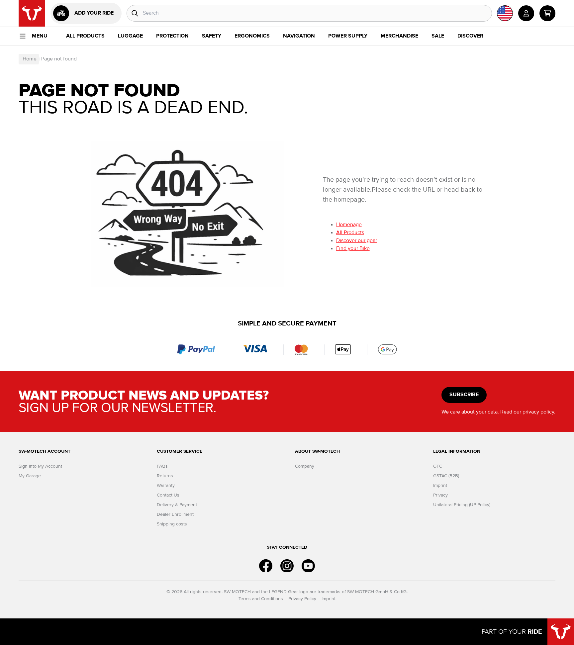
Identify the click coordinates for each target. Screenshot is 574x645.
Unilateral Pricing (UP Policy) (461, 505)
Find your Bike (353, 248)
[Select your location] (505, 13)
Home (30, 59)
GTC (437, 466)
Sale (437, 36)
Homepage (349, 225)
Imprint (440, 485)
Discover (470, 36)
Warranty (166, 485)
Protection (172, 36)
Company (304, 466)
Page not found (59, 59)
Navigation (299, 36)
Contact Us (168, 495)
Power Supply (347, 36)
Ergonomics (252, 36)
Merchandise (399, 36)
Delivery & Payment (177, 505)
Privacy (440, 495)
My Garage (30, 476)
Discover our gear (356, 240)
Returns (165, 476)
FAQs (162, 466)
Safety (211, 36)
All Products (85, 36)
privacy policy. (539, 412)
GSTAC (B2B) (446, 476)
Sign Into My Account (40, 466)
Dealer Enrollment (175, 514)
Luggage (130, 36)
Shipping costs (172, 524)
